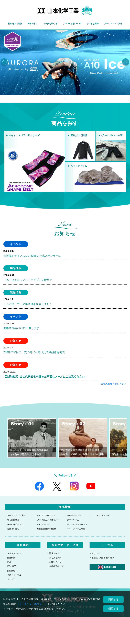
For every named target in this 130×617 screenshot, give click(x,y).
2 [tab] (60, 99)
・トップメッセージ (14, 553)
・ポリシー (95, 553)
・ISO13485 (10, 566)
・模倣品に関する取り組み (102, 557)
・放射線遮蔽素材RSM (45, 529)
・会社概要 (10, 557)
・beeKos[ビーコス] (14, 524)
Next (126, 62)
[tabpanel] (65, 62)
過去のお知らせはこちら (114, 384)
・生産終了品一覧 (55, 566)
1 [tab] (55, 99)
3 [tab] (65, 99)
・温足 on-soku (12, 529)
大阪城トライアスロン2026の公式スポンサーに (32, 255)
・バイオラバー (42, 524)
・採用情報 (10, 571)
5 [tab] (75, 99)
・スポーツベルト (73, 520)
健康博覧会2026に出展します (21, 328)
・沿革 (8, 562)
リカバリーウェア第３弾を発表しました (27, 304)
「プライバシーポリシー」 (31, 603)
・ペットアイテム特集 (75, 529)
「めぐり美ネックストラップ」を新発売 (27, 279)
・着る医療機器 (12, 520)
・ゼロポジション (73, 515)
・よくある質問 (54, 557)
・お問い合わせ (54, 562)
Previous (4, 62)
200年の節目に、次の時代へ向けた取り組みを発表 (34, 352)
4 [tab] (70, 99)
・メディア (10, 579)
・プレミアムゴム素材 (15, 515)
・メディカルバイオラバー (47, 520)
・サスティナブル (13, 575)
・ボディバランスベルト (76, 524)
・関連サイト (53, 553)
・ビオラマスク (102, 515)
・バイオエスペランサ (45, 515)
